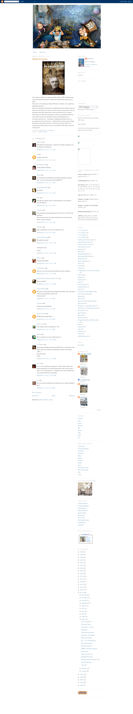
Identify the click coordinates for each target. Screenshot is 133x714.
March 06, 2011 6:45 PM (46, 319)
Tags (79, 329)
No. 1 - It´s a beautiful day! (88, 640)
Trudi (79, 435)
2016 (81, 579)
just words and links (83, 294)
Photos (80, 315)
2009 (81, 677)
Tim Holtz (81, 525)
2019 (81, 571)
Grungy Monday (82, 287)
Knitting (80, 296)
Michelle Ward (82, 513)
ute (38, 380)
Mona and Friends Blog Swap (86, 301)
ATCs (79, 252)
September (85, 603)
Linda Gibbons (41, 289)
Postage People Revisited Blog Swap (88, 320)
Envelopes (81, 280)
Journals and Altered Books (85, 291)
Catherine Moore (82, 503)
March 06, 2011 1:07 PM (46, 298)
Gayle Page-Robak (42, 187)
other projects (82, 310)
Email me (80, 75)
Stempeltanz (83, 397)
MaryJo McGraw (82, 510)
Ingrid (79, 458)
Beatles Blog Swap (83, 254)
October (84, 600)
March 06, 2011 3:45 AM (46, 193)
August (84, 606)
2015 (81, 582)
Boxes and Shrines (83, 261)
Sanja (79, 465)
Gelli (79, 282)
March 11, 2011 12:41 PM (46, 375)
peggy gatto (40, 324)
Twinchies (81, 331)
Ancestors (84, 665)
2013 (81, 587)
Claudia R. (81, 451)
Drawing (80, 277)
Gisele (79, 423)
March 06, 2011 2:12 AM (46, 150)
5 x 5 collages (82, 235)
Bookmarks (81, 259)
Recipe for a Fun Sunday (88, 635)
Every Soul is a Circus (87, 627)
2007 (81, 682)
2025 (81, 555)
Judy (38, 198)
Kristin (39, 334)
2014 (81, 584)
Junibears (39, 227)
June (83, 611)
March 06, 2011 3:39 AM (46, 183)
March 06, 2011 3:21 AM (46, 170)
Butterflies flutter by (86, 646)
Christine (39, 210)
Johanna (80, 460)
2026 (81, 552)
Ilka (79, 428)
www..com (86, 534)
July (83, 608)
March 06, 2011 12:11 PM (46, 274)
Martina (39, 258)
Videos (80, 334)
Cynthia (80, 418)
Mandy (80, 463)
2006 (81, 685)
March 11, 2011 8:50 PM (46, 388)
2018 (81, 573)
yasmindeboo (40, 268)
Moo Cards (81, 303)
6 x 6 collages (82, 237)
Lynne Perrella (82, 508)
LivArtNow (40, 344)
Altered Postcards (83, 247)
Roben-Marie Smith (83, 520)
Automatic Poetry (86, 624)
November (85, 598)
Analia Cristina (41, 313)
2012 (81, 590)
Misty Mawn (81, 515)
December (85, 595)
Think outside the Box (87, 632)
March (84, 619)
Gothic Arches (82, 284)
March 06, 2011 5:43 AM (46, 222)
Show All (99, 410)
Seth (79, 433)
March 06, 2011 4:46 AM (46, 205)
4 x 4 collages (82, 233)
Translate (91, 109)
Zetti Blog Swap (82, 336)
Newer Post (35, 396)
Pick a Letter (84, 651)
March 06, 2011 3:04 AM (46, 160)
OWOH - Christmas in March (89, 649)
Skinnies (80, 327)
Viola (79, 475)
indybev (39, 142)
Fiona (38, 363)
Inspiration (84, 630)
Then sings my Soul (86, 654)
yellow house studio (85, 354)
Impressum (43, 52)
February (84, 668)
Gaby (79, 421)
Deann (39, 175)
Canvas (80, 263)
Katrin (79, 430)
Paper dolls (81, 313)
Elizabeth (80, 453)
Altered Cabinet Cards (84, 242)
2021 (81, 565)
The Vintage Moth (83, 470)
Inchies (80, 289)
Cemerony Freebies (83, 449)
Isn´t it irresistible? (86, 621)
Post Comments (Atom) (46, 400)
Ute (79, 437)
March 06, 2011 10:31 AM (46, 263)
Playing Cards (82, 317)
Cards (40, 131)
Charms (80, 268)
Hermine (80, 426)
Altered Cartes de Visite (84, 244)
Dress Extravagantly (87, 643)
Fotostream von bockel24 (88, 539)
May (83, 614)
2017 (81, 576)
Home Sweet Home (86, 638)
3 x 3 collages (82, 230)
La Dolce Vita (84, 384)
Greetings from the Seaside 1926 (90, 659)
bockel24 (90, 58)
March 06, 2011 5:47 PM (46, 309)
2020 (81, 568)
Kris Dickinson (41, 165)
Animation (81, 249)
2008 (81, 680)
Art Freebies (81, 446)
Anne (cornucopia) (42, 237)
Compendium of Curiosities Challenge (89, 270)
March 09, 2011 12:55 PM (46, 359)
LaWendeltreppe (85, 380)
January (84, 671)
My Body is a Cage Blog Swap (86, 306)
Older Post (72, 396)
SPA (40, 104)
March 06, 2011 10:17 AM (46, 243)
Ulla (79, 472)
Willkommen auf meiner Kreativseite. (47, 278)
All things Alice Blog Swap (85, 240)
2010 (81, 674)
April (83, 616)
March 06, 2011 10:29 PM (46, 340)
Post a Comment (36, 392)
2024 (81, 557)
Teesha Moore (82, 522)
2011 (81, 592)
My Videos (81, 345)
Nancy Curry (81, 518)
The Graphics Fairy (83, 467)
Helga (79, 456)
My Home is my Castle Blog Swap (87, 308)
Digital (45, 131)
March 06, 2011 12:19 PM (46, 284)
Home (35, 52)
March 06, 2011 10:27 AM (46, 253)
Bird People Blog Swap (84, 256)
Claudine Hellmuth (83, 506)
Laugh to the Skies (86, 662)
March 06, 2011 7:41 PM (46, 329)
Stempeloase (83, 367)
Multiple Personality (87, 657)
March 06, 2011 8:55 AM (46, 232)
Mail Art (80, 298)
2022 (81, 563)
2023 (81, 560)
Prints (79, 324)
